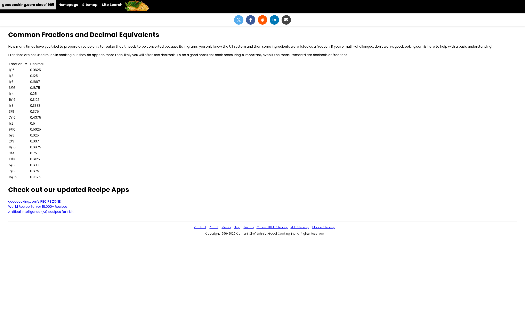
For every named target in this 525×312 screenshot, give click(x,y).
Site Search (112, 4)
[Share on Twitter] (238, 20)
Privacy (249, 227)
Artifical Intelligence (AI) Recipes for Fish (40, 211)
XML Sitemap (300, 227)
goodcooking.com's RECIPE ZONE (34, 201)
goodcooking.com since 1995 (28, 4)
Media (226, 227)
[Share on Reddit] (262, 20)
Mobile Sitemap (323, 227)
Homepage (68, 4)
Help (237, 227)
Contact (200, 227)
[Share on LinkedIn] (274, 20)
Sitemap (90, 4)
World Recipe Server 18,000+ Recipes (37, 206)
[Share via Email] (286, 20)
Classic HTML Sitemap (272, 227)
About (214, 227)
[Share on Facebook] (250, 20)
